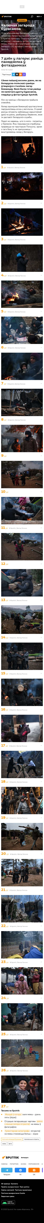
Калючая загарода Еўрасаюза (11, 1139)
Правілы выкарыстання (10, 1187)
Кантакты (14, 1184)
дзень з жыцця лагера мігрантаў (23, 1122)
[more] (41, 167)
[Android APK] (8, 1202)
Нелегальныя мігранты (31, 1139)
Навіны (4, 1164)
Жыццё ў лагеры (13, 1114)
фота (10, 1143)
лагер (4, 1143)
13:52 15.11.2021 (7, 70)
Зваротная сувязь (7, 1196)
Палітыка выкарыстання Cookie (13, 1193)
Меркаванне (34, 1164)
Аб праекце (5, 1184)
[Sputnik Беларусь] (7, 17)
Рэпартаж (14, 1164)
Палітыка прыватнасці (23, 1190)
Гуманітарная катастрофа (17, 1131)
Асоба (23, 1164)
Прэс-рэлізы (24, 1187)
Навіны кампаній (7, 1190)
